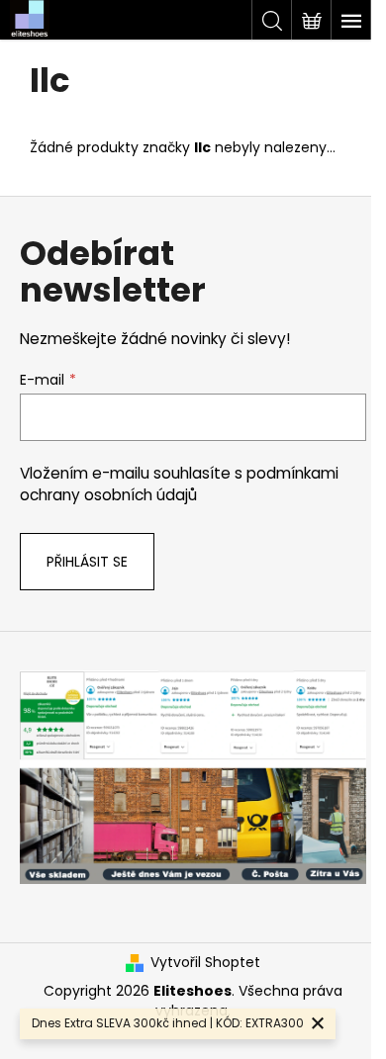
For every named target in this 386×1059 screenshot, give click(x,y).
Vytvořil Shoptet (205, 962)
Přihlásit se (87, 562)
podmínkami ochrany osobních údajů (179, 484)
